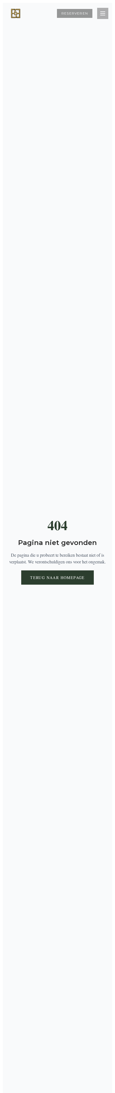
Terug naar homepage (57, 577)
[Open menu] (102, 13)
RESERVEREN (74, 13)
